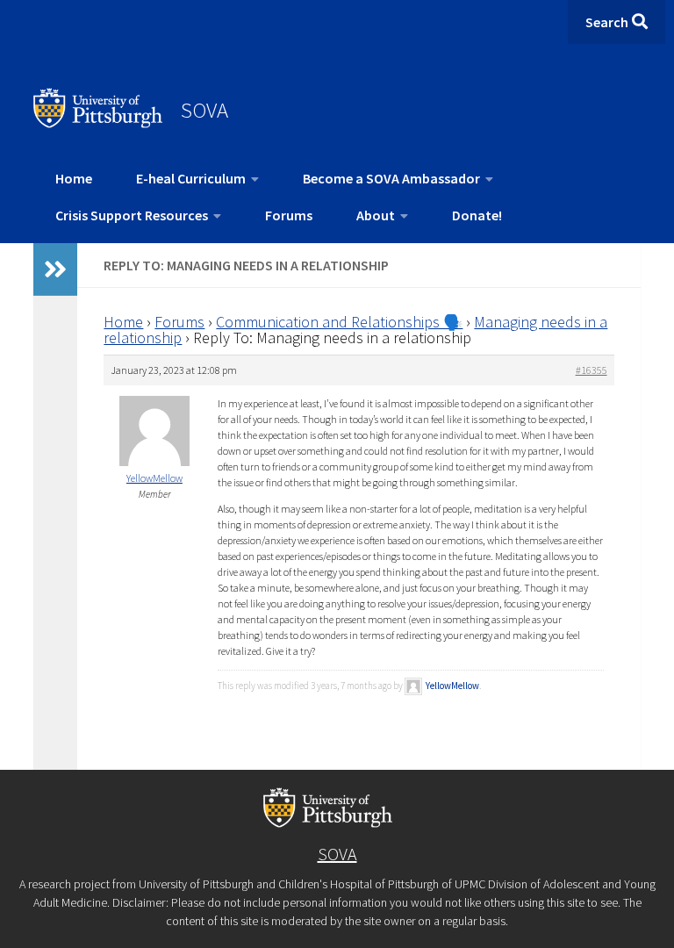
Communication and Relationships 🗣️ (339, 322)
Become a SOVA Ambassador (391, 178)
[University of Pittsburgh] (98, 123)
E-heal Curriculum (191, 178)
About (375, 215)
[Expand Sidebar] (55, 269)
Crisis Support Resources (131, 215)
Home (73, 178)
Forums (288, 215)
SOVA (204, 110)
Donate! (477, 215)
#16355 (591, 370)
